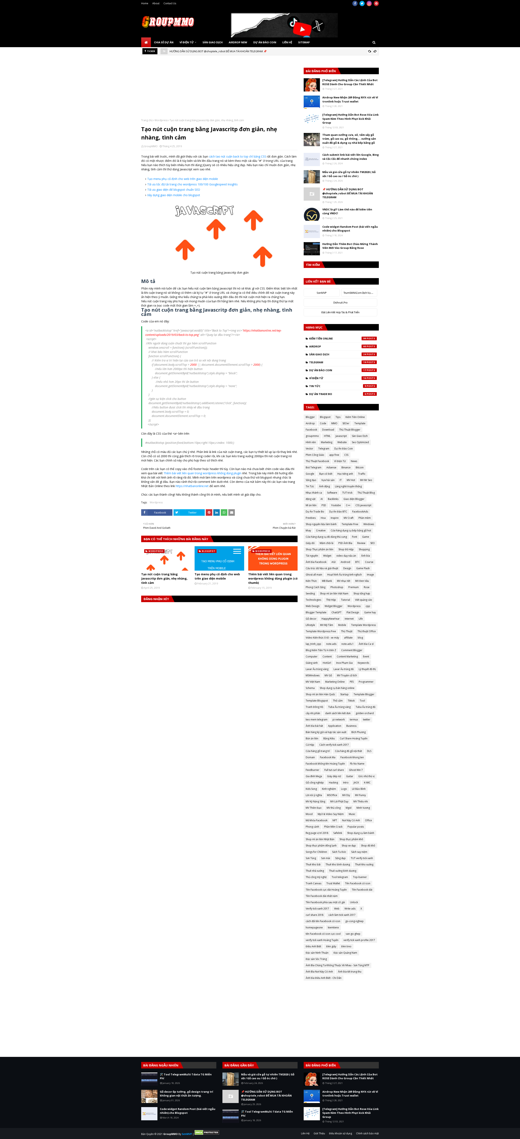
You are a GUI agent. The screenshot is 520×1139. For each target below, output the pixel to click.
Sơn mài (325, 858)
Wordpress (161, 120)
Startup (344, 694)
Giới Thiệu (319, 1133)
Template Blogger (364, 694)
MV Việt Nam (313, 681)
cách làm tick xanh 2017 (341, 915)
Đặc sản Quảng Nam (345, 952)
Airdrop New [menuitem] (238, 42)
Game (365, 536)
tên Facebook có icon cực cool (323, 934)
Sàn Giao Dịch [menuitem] (213, 42)
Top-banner (360, 877)
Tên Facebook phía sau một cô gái (325, 902)
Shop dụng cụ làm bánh (360, 833)
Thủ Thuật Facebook (317, 461)
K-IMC (367, 782)
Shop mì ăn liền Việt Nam (334, 593)
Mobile (342, 625)
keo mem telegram (316, 719)
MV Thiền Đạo (314, 807)
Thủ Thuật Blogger (349, 429)
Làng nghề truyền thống (348, 486)
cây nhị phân (313, 713)
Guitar (349, 776)
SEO (372, 543)
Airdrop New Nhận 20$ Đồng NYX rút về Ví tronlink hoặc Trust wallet (350, 99)
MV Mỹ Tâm (326, 625)
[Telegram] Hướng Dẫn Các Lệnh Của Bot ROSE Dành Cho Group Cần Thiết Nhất (350, 82)
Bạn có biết (325, 473)
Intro (346, 782)
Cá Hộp (310, 744)
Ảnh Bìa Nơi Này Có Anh (319, 971)
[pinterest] (376, 3)
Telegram (337, 362)
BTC (357, 562)
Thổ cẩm (338, 700)
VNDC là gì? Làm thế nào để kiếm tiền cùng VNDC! (347, 211)
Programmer (366, 681)
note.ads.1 (347, 644)
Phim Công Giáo (315, 455)
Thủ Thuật (346, 631)
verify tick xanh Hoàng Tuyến (322, 940)
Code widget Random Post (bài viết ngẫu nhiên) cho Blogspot (350, 229)
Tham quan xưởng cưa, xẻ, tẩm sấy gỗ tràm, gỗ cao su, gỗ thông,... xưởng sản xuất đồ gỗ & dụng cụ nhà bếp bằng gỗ (349, 139)
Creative (321, 530)
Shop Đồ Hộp (346, 549)
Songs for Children (316, 852)
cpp (368, 606)
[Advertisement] (219, 90)
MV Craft (348, 518)
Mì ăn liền (311, 505)
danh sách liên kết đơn (338, 713)
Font (354, 536)
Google (310, 473)
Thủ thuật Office (367, 631)
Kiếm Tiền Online (337, 338)
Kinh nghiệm (329, 789)
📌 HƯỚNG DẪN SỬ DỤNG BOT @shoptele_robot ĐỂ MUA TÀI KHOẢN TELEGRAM (347, 193)
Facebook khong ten (352, 757)
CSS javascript (363, 505)
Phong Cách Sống (315, 587)
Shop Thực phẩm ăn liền (319, 549)
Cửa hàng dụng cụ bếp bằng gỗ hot (351, 530)
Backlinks (333, 499)
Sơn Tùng (311, 858)
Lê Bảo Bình (359, 789)
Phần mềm (365, 518)
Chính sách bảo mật (367, 1133)
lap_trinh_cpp (313, 644)
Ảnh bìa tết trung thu (349, 971)
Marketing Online (335, 681)
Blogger (310, 417)
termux (354, 719)
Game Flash (363, 568)
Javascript (341, 436)
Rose (366, 587)
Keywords (363, 663)
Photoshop (336, 587)
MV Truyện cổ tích (347, 675)
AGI (334, 562)
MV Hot (351, 480)
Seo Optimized (360, 442)
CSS (346, 455)
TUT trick (347, 492)
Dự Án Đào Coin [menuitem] (264, 42)
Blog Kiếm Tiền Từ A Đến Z (321, 650)
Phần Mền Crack (333, 826)
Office (368, 820)
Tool (362, 700)
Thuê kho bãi (313, 864)
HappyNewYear (331, 618)
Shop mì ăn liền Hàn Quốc (320, 694)
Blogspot (325, 417)
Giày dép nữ (334, 776)
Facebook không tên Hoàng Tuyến (325, 763)
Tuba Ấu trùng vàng (339, 707)
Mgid (348, 807)
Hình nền (311, 442)
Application (334, 726)
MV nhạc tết (343, 581)
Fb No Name (357, 763)
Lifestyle (310, 625)
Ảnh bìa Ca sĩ (366, 644)
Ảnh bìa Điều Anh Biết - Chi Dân (323, 978)
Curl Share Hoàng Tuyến (353, 738)
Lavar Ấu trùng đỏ (344, 669)
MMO (334, 423)
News (354, 461)
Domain (310, 757)
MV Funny (360, 795)
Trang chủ (147, 120)
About (155, 3)
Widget (327, 555)
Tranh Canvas (313, 883)
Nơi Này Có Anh (351, 820)
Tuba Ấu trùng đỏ (365, 707)
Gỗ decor (311, 618)
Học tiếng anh (345, 473)
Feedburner (312, 770)
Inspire (335, 518)
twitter (366, 719)
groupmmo (312, 436)
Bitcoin (360, 467)
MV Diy (346, 795)
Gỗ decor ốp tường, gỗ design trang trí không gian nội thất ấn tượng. (186, 1094)
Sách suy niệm (359, 852)
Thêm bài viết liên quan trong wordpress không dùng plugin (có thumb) (273, 578)
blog (360, 637)
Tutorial (345, 600)
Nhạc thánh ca (314, 492)
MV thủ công (334, 807)
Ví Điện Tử (337, 378)
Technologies (313, 600)
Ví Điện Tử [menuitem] (187, 42)
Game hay (370, 612)
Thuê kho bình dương (338, 864)
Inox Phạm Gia (344, 663)
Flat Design (353, 612)
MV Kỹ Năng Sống (315, 801)
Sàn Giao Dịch (337, 354)
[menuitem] (146, 42)
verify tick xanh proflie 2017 (359, 940)
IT (341, 480)
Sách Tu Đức (339, 852)
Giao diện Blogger (353, 499)
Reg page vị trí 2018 (317, 833)
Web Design (313, 606)
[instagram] (369, 3)
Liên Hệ (305, 1133)
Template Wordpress (363, 625)
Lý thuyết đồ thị (367, 669)
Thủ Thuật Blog (366, 492)
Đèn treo (346, 946)
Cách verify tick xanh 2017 (334, 744)
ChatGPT (336, 612)
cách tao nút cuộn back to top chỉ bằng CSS (237, 156)
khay (308, 530)
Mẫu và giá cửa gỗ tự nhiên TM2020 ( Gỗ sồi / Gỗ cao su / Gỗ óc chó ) (349, 174)
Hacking (333, 782)
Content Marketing (347, 656)
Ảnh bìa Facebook (316, 562)
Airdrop (337, 346)
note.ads (331, 644)
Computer (311, 656)
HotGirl (327, 663)
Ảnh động (324, 486)
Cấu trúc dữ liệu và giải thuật (322, 568)
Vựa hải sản (328, 480)
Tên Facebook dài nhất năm (322, 896)
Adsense (331, 467)
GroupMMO (151, 146)
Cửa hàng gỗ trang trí (318, 751)
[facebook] (355, 3)
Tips (338, 417)
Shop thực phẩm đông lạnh (321, 845)
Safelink (337, 833)
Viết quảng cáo (363, 600)
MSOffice (332, 795)
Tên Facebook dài (362, 889)
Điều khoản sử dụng (340, 1133)
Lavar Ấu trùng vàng (317, 669)
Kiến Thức (311, 581)
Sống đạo (311, 480)
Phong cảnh (312, 826)
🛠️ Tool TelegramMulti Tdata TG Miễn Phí (221, 51)
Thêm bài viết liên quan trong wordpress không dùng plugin (202, 473)
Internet (349, 618)
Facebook (311, 429)
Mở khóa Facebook (316, 820)
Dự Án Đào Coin (337, 370)
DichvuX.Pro (340, 302)
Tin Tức (337, 386)
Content (327, 656)
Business (351, 726)
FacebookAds (360, 511)
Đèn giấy (331, 946)
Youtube (336, 505)
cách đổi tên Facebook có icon (323, 921)
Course (369, 562)
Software (332, 492)
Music (352, 814)
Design (347, 568)
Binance (346, 467)
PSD (324, 505)
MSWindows (313, 675)
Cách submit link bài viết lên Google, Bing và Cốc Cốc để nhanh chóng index (350, 157)
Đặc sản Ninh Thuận (317, 952)
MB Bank (327, 581)
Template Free (350, 524)
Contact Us (170, 3)
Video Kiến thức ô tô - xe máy (322, 637)
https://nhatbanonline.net (192, 486)
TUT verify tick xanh (362, 858)
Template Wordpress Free (321, 631)
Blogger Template (316, 612)
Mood (309, 814)
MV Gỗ (328, 675)
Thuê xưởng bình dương (342, 870)
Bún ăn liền (312, 738)
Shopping (364, 549)
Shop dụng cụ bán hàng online (337, 688)
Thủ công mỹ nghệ (316, 877)
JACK (356, 782)
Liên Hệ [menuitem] (287, 42)
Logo (344, 789)
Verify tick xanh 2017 (317, 908)
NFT (335, 820)
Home (144, 3)
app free (334, 455)
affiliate (348, 637)
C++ (348, 505)
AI (322, 499)
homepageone (314, 927)
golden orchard (365, 713)
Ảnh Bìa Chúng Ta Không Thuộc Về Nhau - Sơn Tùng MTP (337, 965)
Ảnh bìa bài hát (314, 726)
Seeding (310, 593)
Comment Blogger (351, 650)
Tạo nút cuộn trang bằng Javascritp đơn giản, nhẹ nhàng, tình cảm (164, 578)
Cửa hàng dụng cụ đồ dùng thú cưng (326, 536)
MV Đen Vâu (362, 581)
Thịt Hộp (331, 600)
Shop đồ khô (368, 845)
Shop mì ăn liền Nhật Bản (320, 839)
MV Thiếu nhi (360, 801)
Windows (368, 524)
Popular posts (356, 826)
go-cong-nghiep (354, 921)
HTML (327, 436)
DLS (369, 751)
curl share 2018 (314, 915)
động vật (310, 499)
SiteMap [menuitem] (304, 42)
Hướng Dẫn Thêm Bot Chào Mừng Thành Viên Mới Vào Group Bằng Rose (350, 246)
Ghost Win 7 (356, 770)
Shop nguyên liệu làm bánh (321, 524)
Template (359, 423)
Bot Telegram (313, 467)
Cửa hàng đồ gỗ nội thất (348, 751)
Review (361, 543)
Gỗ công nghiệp (315, 782)
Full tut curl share (334, 770)
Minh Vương (363, 807)
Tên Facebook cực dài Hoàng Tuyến (326, 889)
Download (328, 429)
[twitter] (362, 3)
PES (352, 681)
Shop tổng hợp (361, 593)
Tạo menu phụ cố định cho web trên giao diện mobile (182, 179)
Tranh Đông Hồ (314, 707)
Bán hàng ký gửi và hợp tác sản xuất (326, 732)
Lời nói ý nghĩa (314, 795)
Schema (310, 688)
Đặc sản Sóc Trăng (316, 959)
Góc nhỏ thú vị (366, 776)
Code (323, 423)
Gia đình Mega (314, 776)
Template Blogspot (317, 700)
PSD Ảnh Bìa (345, 543)
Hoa (323, 518)
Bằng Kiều (329, 738)
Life (361, 618)
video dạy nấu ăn (346, 555)
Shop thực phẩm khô (351, 839)
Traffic (361, 473)
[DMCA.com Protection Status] (207, 1134)
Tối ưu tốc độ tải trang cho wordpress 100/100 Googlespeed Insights (192, 184)
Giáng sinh (312, 663)
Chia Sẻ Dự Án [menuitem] (163, 42)
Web (336, 908)
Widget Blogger (333, 606)
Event (366, 656)
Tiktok (351, 700)
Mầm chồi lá (326, 543)
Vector (309, 448)
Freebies (311, 518)
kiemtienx (333, 927)
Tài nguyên (312, 555)
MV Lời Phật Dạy (339, 801)
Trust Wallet (333, 883)
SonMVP (322, 293)
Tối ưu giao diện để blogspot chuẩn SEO (173, 189)
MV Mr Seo (366, 480)
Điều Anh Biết (313, 946)
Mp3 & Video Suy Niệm (331, 814)
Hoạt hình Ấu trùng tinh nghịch (344, 574)
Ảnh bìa (365, 555)
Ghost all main (314, 574)
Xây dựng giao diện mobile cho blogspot (173, 195)
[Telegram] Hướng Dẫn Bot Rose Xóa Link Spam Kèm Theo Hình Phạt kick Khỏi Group (350, 118)
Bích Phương (358, 732)
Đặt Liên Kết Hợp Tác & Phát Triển (340, 312)
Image (370, 574)
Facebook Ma (327, 757)
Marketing (326, 442)
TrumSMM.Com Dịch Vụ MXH (360, 293)
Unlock (354, 902)
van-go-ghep (353, 934)
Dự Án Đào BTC (338, 511)
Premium (353, 587)
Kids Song (311, 789)
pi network (339, 719)
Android (345, 562)
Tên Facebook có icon (357, 883)
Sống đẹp (340, 858)
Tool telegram (340, 877)
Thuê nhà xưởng (315, 870)
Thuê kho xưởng (364, 864)
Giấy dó (310, 543)
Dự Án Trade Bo (337, 394)
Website (342, 442)
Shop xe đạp (349, 845)
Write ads (349, 908)
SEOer (345, 423)
